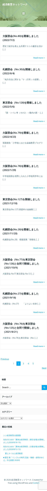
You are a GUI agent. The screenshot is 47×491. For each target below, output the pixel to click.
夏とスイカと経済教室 (15, 453)
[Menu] (23, 13)
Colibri (36, 483)
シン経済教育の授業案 (12, 435)
